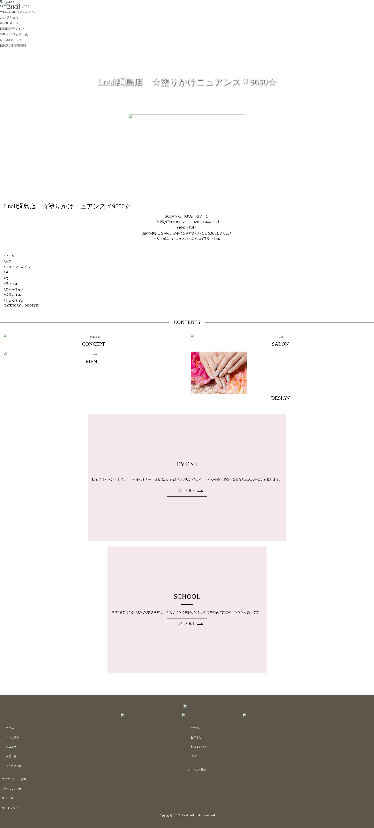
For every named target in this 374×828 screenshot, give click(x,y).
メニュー (11, 746)
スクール (7, 798)
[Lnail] (187, 706)
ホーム (10, 727)
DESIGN (12, 28)
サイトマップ (10, 807)
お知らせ (196, 737)
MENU (11, 23)
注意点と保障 (9, 17)
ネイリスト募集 (196, 769)
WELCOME (17, 11)
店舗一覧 (11, 756)
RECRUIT (13, 45)
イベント (196, 756)
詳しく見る (187, 490)
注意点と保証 (14, 765)
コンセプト (12, 737)
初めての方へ (199, 746)
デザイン (196, 727)
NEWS (10, 40)
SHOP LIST (14, 34)
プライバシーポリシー (15, 788)
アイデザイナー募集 (14, 779)
